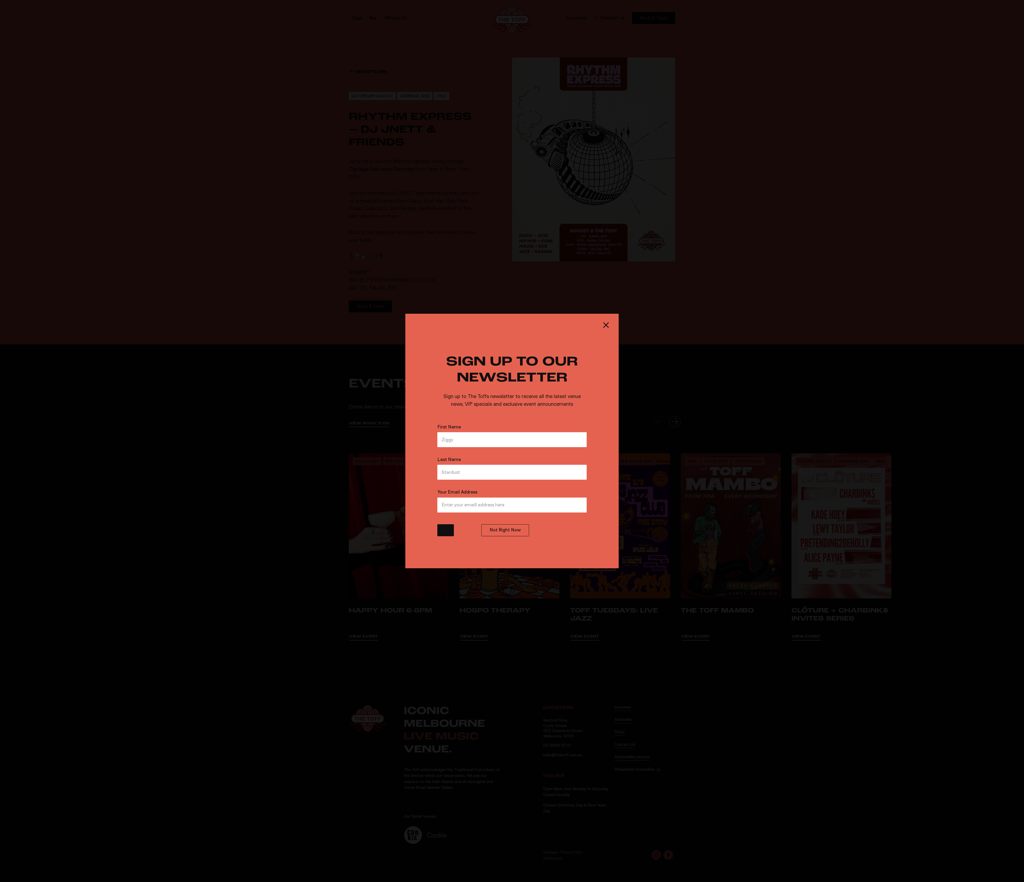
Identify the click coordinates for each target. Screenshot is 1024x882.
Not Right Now (505, 530)
